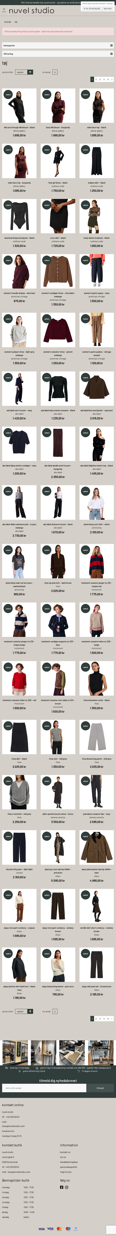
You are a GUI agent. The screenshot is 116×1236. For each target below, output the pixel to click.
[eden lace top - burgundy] (19, 161)
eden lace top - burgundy (19, 182)
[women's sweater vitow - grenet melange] (58, 330)
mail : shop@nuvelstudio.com (16, 1171)
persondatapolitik (68, 1167)
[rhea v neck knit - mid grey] (19, 792)
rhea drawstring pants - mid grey (96, 758)
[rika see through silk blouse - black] (19, 105)
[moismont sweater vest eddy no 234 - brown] (58, 678)
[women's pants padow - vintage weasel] (97, 330)
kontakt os (65, 1152)
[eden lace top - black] (97, 105)
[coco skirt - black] (58, 216)
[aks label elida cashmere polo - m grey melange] (19, 502)
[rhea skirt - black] (19, 737)
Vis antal (46, 72)
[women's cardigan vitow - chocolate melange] (58, 271)
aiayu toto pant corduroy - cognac (19, 928)
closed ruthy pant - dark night (19, 869)
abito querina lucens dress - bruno (58, 814)
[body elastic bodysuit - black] (97, 216)
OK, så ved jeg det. (92, 8)
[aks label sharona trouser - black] (58, 502)
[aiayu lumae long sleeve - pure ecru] (58, 964)
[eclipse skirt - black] (97, 161)
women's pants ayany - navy (96, 293)
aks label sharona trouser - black (58, 524)
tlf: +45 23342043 (10, 1167)
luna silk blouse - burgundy (58, 127)
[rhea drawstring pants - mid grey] (97, 737)
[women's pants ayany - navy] (97, 271)
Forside (7, 21)
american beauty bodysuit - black (19, 238)
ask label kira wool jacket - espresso (96, 410)
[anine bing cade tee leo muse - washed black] (19, 561)
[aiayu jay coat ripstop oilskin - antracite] (58, 847)
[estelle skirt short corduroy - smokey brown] (97, 906)
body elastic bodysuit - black (96, 238)
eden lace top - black (96, 127)
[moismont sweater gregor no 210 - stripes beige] (19, 620)
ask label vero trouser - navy (19, 410)
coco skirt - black (58, 238)
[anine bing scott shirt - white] (97, 502)
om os (63, 1157)
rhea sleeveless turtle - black (97, 700)
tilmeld (100, 1088)
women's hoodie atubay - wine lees (19, 293)
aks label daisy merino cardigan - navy (19, 465)
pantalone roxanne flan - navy (96, 814)
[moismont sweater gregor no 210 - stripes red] (97, 561)
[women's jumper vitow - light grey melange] (19, 330)
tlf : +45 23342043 (10, 1116)
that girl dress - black (57, 182)
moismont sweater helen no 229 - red (19, 700)
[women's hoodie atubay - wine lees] (19, 271)
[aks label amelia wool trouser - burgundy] (58, 444)
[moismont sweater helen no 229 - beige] (97, 620)
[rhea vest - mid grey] (58, 737)
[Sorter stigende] (30, 72)
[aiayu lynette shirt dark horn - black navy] (19, 964)
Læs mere (107, 8)
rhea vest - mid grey (58, 758)
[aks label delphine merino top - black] (97, 444)
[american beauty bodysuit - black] (19, 216)
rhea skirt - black (19, 758)
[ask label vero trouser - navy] (19, 388)
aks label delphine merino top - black (96, 465)
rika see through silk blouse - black (19, 127)
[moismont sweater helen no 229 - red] (19, 678)
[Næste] (112, 79)
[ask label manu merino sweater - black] (58, 388)
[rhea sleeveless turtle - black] (97, 678)
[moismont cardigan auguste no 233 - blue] (58, 620)
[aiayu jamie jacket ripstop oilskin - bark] (97, 847)
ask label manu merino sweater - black (58, 410)
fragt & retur (66, 1171)
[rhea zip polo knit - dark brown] (58, 561)
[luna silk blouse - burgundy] (58, 105)
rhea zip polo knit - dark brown (58, 583)
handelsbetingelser (69, 1162)
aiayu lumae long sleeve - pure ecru (58, 986)
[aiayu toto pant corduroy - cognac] (19, 906)
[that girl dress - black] (58, 161)
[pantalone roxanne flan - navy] (97, 792)
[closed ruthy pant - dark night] (19, 847)
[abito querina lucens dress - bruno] (58, 792)
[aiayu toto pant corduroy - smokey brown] (58, 906)
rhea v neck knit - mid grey (19, 814)
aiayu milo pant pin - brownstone (96, 986)
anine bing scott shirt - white (97, 524)
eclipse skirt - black (96, 182)
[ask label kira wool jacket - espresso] (97, 388)
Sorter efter (7, 72)
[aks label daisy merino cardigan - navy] (19, 444)
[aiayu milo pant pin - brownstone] (97, 964)
